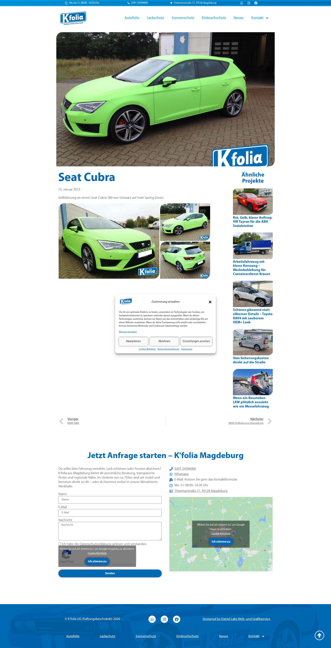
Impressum (186, 349)
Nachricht (65, 520)
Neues (239, 18)
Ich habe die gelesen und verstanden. (104, 544)
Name (62, 494)
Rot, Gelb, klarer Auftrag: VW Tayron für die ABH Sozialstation (252, 222)
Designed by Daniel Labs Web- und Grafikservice (236, 619)
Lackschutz (155, 18)
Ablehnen (164, 341)
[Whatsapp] (242, 3)
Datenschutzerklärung (168, 349)
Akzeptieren (133, 341)
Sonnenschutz (183, 18)
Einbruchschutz (214, 18)
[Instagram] (249, 3)
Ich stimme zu (97, 561)
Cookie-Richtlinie (147, 349)
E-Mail (62, 507)
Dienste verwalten (128, 332)
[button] (210, 302)
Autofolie (132, 18)
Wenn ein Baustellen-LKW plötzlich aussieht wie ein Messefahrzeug (251, 402)
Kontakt (257, 18)
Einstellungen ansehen (196, 341)
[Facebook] (256, 3)
